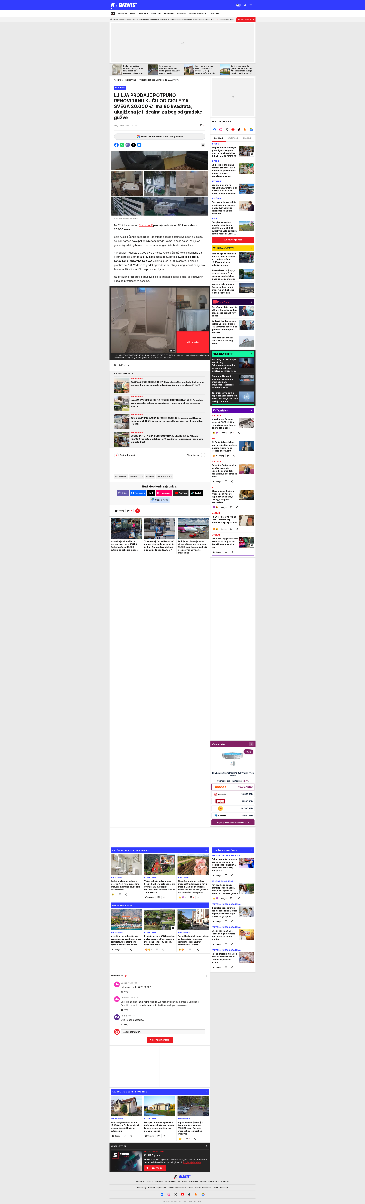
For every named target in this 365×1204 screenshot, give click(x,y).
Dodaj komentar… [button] (132, 1031)
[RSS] (245, 129)
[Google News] (251, 129)
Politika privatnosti (203, 1187)
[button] (202, 125)
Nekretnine (130, 80)
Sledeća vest (193, 455)
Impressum (161, 1187)
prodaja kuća (165, 476)
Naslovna (118, 80)
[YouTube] (233, 129)
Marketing (141, 1187)
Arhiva (190, 1187)
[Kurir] (124, 5)
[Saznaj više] (206, 1146)
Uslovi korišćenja (220, 1187)
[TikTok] (239, 129)
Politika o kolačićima (177, 1187)
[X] (227, 129)
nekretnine (120, 476)
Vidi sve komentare (159, 1040)
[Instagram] (221, 129)
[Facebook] (215, 129)
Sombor (150, 476)
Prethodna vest (127, 455)
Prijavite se (156, 1168)
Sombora (144, 225)
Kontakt (151, 1187)
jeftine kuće (136, 476)
